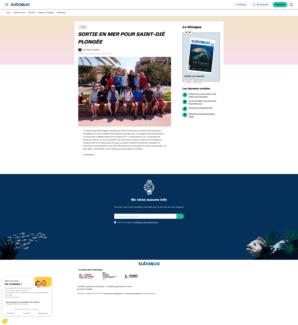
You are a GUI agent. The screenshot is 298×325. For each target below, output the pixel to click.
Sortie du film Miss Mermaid (200, 108)
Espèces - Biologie (46, 12)
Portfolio (31, 12)
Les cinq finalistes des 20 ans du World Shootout (202, 102)
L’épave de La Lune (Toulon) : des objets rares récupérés (202, 95)
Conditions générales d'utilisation (91, 286)
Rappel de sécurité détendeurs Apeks (202, 115)
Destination (61, 12)
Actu (8, 12)
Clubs (83, 27)
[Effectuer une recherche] (291, 5)
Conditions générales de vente (119, 286)
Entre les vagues (194, 76)
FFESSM (88, 289)
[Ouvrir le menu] (7, 5)
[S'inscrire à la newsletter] (180, 216)
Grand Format (19, 12)
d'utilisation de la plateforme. (146, 222)
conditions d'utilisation (133, 293)
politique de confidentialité (113, 293)
